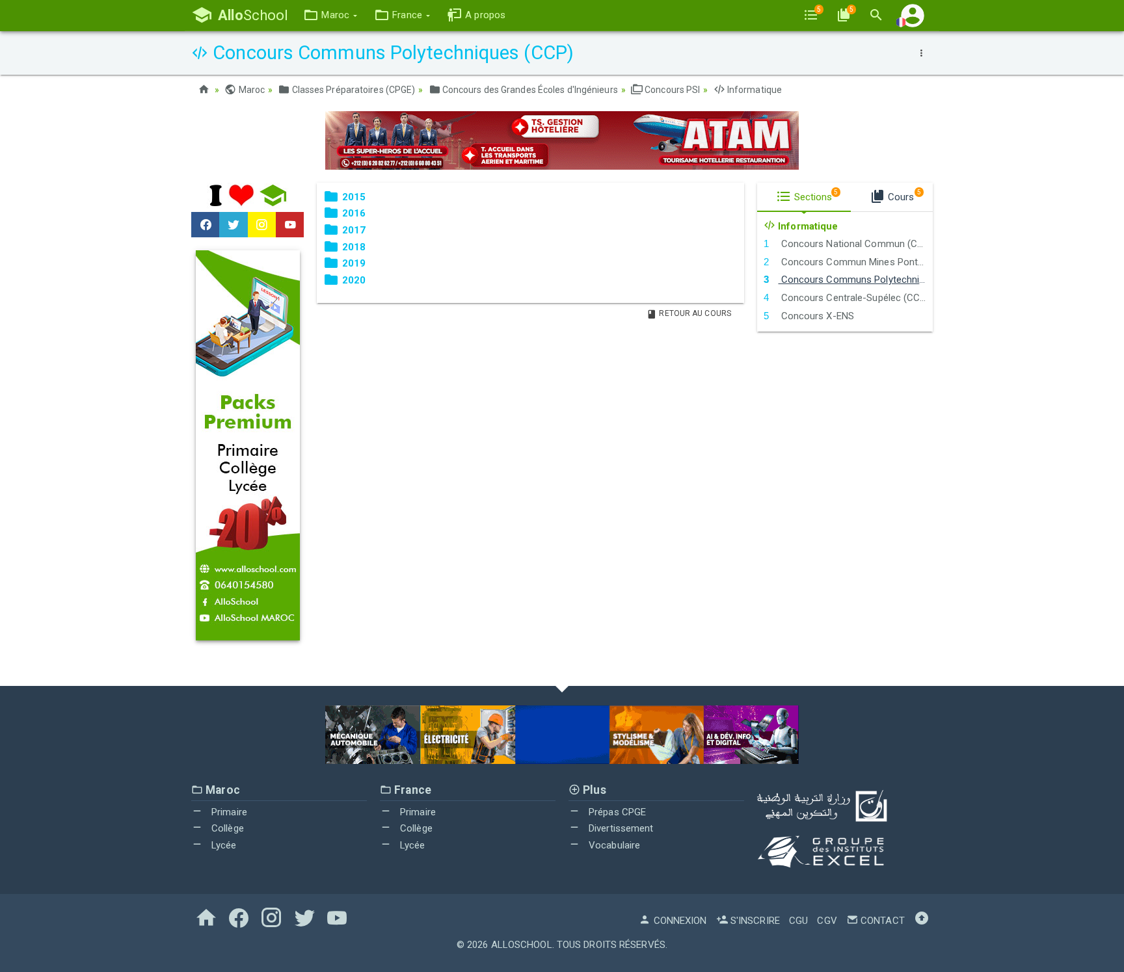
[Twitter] (233, 225)
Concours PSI (671, 90)
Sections (815, 196)
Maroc (251, 90)
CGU (798, 920)
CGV (826, 920)
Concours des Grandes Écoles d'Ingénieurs (529, 90)
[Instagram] (262, 225)
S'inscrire (754, 920)
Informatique (753, 90)
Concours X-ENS (816, 316)
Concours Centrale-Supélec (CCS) (853, 298)
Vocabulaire (613, 845)
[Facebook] (205, 225)
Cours (903, 196)
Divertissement (620, 828)
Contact (881, 920)
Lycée (223, 845)
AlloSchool (521, 945)
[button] (330, 15)
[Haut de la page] (922, 920)
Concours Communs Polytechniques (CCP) (855, 279)
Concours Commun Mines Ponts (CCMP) (855, 262)
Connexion (678, 920)
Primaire (228, 812)
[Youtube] (290, 225)
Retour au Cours (694, 313)
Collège (226, 828)
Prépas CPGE (616, 812)
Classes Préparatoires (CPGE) (352, 90)
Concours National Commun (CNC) (855, 244)
